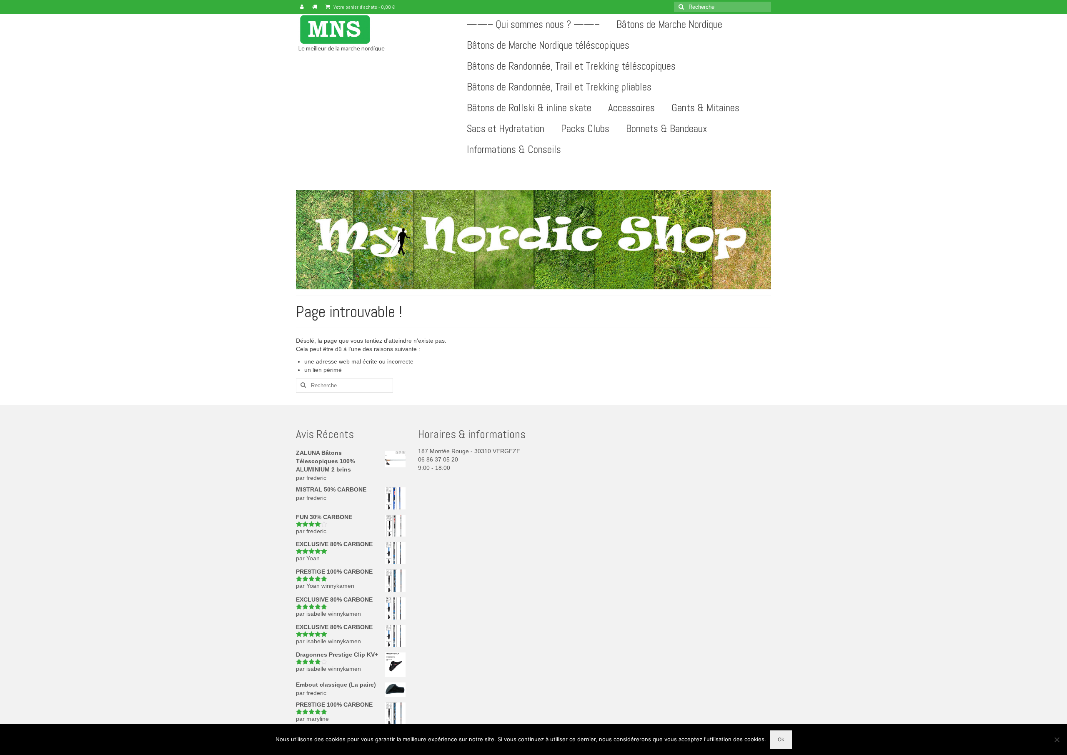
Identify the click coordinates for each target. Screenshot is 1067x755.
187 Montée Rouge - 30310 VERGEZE (469, 451)
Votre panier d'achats (363, 7)
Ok (781, 739)
